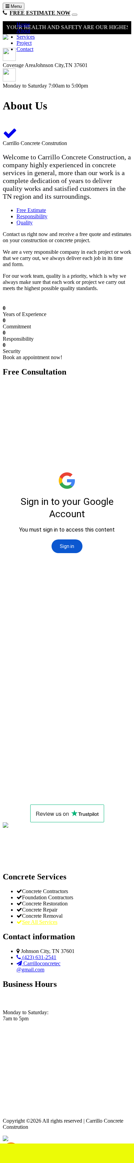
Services (25, 37)
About (23, 31)
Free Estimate (31, 210)
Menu (15, 6)
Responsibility (31, 216)
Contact (24, 49)
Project (24, 43)
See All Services (39, 922)
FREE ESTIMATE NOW (40, 13)
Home (23, 24)
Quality (24, 222)
